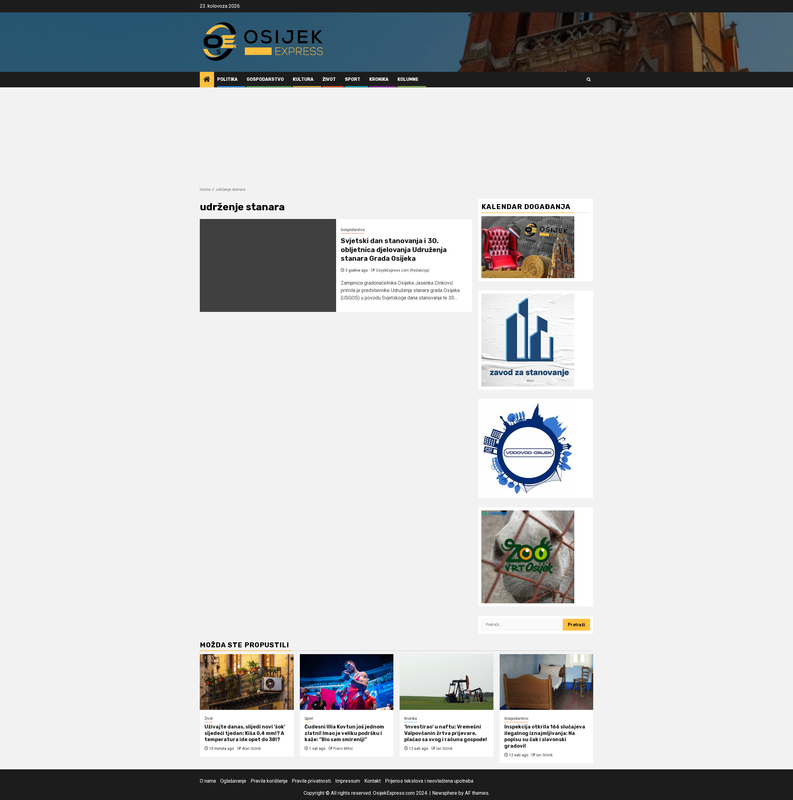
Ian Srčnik (444, 748)
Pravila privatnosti (311, 781)
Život (329, 79)
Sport (352, 79)
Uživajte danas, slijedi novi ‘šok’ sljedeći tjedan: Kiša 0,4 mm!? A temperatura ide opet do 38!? (244, 733)
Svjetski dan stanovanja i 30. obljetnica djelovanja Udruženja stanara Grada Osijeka (394, 250)
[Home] (207, 80)
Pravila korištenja (269, 781)
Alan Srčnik (251, 748)
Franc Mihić (343, 748)
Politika (227, 79)
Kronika (378, 79)
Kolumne (407, 79)
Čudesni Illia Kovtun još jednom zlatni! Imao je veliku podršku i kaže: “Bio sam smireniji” (344, 733)
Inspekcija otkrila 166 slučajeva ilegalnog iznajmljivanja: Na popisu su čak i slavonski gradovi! (544, 736)
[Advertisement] (396, 133)
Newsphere (444, 793)
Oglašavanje (233, 781)
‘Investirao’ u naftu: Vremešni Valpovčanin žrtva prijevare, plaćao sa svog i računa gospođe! (445, 733)
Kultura (303, 79)
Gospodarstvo (265, 79)
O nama (208, 781)
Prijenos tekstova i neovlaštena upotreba (429, 781)
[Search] (589, 79)
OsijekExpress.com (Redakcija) (402, 270)
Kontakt (372, 781)
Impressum (347, 781)
